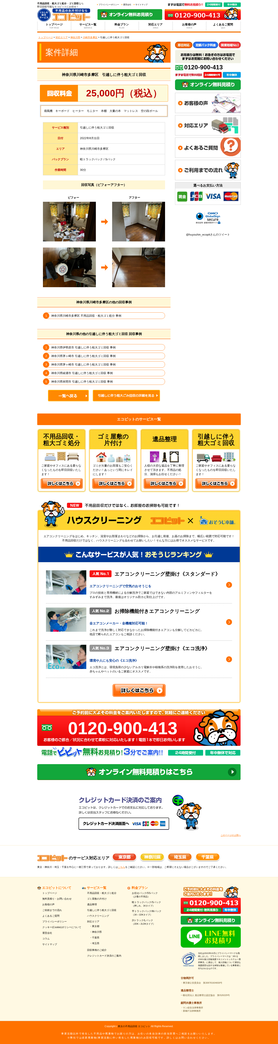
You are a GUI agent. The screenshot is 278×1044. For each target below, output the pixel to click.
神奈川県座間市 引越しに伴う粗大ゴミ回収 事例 (82, 381)
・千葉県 (94, 937)
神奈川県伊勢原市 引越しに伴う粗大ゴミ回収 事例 (83, 347)
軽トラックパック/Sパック (146, 904)
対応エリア (155, 26)
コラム (46, 938)
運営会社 (127, 4)
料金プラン (122, 26)
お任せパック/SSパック (145, 895)
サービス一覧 (87, 26)
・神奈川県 (96, 932)
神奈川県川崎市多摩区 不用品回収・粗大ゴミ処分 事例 (86, 315)
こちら (121, 867)
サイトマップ (141, 4)
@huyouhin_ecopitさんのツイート (208, 234)
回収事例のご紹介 (97, 950)
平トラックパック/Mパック (146, 913)
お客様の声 (189, 26)
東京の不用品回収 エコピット (134, 1026)
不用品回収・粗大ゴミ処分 (101, 893)
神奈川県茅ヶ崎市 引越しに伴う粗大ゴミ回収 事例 (83, 356)
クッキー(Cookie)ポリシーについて (61, 927)
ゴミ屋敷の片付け (97, 898)
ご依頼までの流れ (52, 910)
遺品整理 (92, 904)
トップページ (54, 26)
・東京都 (94, 926)
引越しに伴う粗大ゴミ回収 (101, 910)
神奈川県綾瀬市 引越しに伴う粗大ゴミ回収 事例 (82, 373)
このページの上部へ (231, 835)
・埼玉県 (94, 943)
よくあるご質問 (223, 26)
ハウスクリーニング (98, 915)
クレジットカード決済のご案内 (104, 955)
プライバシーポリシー (109, 4)
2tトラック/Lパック (143, 922)
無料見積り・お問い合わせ (57, 898)
